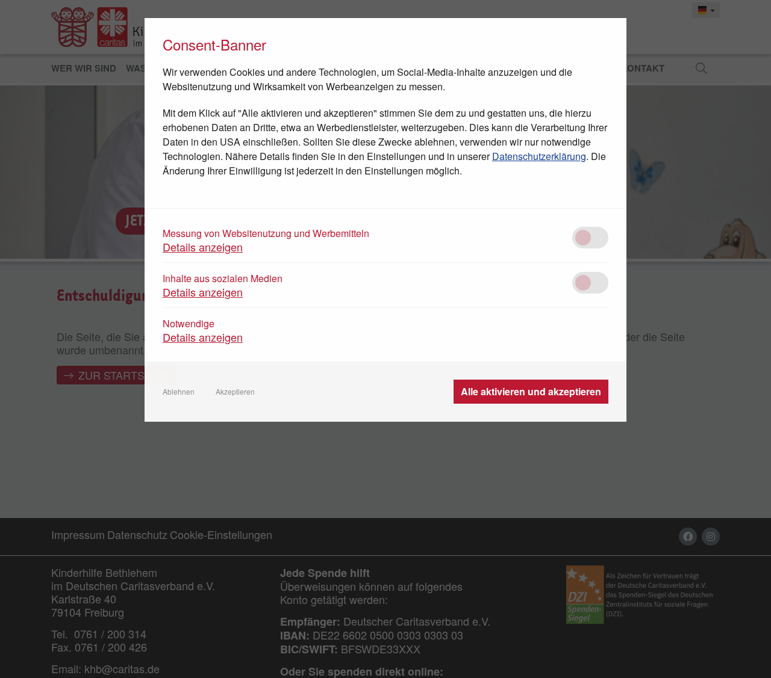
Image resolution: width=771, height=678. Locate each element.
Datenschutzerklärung (539, 156)
